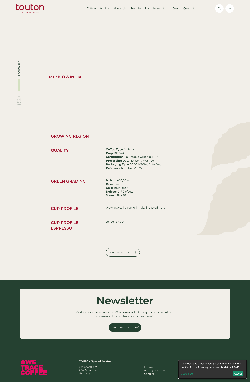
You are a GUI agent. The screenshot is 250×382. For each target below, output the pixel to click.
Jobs (176, 8)
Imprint (149, 367)
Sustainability (139, 8)
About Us (119, 8)
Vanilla (104, 8)
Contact (188, 8)
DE (229, 8)
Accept (238, 373)
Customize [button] (187, 373)
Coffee (91, 8)
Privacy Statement (156, 370)
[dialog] (213, 369)
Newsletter (161, 8)
